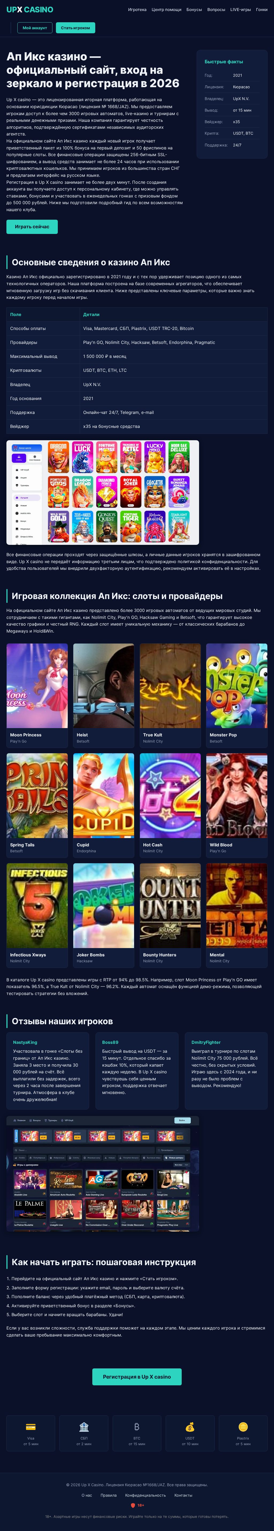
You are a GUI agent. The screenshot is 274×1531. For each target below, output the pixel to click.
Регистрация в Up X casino (137, 1377)
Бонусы (194, 9)
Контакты (183, 1495)
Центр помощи (166, 9)
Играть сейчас (32, 226)
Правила (109, 1495)
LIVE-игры (240, 9)
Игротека (137, 9)
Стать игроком (75, 27)
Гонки (262, 9)
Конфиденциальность (145, 1495)
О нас (87, 1495)
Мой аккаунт (35, 27)
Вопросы (216, 9)
